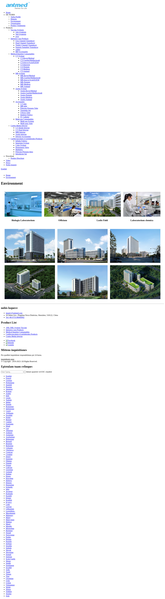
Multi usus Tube (26, 123)
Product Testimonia (18, 26)
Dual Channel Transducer (25, 43)
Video (8, 160)
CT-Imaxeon (25, 65)
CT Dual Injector (22, 130)
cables (17, 49)
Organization (16, 23)
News (8, 163)
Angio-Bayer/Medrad (28, 91)
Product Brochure (17, 158)
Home (8, 12)
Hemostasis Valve (22, 147)
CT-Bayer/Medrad (27, 58)
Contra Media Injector (19, 126)
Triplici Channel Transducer (26, 45)
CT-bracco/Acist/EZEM (29, 63)
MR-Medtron (25, 84)
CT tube (23, 104)
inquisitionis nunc (7, 359)
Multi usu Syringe (27, 121)
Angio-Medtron (26, 97)
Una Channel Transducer (25, 41)
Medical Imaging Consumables (22, 54)
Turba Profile (16, 17)
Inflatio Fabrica (21, 141)
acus (17, 36)
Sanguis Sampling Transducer (26, 47)
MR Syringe (20, 73)
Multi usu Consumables (24, 119)
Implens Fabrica (26, 115)
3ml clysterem (20, 34)
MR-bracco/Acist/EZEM (29, 80)
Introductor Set (21, 154)
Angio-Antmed (26, 100)
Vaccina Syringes (17, 30)
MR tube (23, 106)
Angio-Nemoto (26, 95)
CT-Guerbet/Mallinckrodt (30, 60)
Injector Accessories (23, 137)
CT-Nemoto (24, 67)
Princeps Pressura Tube (29, 108)
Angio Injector (21, 134)
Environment (16, 21)
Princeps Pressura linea (24, 152)
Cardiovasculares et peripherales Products (26, 139)
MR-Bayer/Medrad (27, 76)
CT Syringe (19, 56)
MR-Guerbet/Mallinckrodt (30, 78)
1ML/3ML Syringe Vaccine (16, 328)
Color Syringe (20, 145)
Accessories (20, 102)
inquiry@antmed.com (14, 313)
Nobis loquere (11, 165)
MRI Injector (20, 132)
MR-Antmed (25, 86)
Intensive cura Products (19, 39)
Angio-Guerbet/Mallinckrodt (31, 93)
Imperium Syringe (22, 143)
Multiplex (19, 150)
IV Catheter (24, 117)
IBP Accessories (21, 52)
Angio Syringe (21, 89)
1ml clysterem (20, 32)
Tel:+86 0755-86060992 (15, 317)
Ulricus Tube (25, 113)
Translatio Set (25, 110)
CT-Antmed (24, 71)
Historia (14, 19)
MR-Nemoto (25, 82)
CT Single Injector (22, 128)
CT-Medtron (25, 69)
